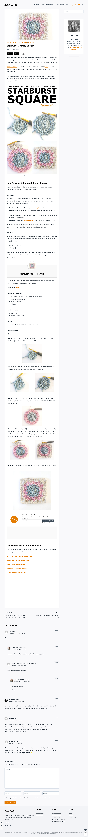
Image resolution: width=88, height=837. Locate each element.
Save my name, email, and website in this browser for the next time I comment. (28, 798)
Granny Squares (39, 813)
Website (45, 793)
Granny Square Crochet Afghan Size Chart (47, 615)
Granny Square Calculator (58, 821)
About (70, 813)
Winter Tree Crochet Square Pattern (18, 560)
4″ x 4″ (14, 334)
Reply (56, 630)
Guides (36, 4)
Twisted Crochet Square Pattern (17, 572)
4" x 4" (30, 42)
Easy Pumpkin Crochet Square (17, 568)
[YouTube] (78, 4)
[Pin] (1, 825)
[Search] (81, 11)
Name (7, 793)
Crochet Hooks (56, 817)
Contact (71, 815)
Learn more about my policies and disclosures (48, 833)
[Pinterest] (75, 4)
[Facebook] (72, 4)
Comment (8, 769)
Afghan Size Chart (56, 813)
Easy (33, 42)
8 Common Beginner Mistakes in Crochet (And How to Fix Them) (15, 615)
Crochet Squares (62, 4)
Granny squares (12, 67)
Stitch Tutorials (39, 815)
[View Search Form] (82, 5)
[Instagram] (8, 826)
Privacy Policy (72, 817)
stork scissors (28, 220)
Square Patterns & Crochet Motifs (17, 42)
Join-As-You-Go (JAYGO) (58, 819)
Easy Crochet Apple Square (16, 564)
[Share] (1, 822)
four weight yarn (37, 208)
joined (46, 67)
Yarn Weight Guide (56, 815)
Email (26, 793)
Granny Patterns (47, 4)
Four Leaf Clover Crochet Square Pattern (20, 556)
